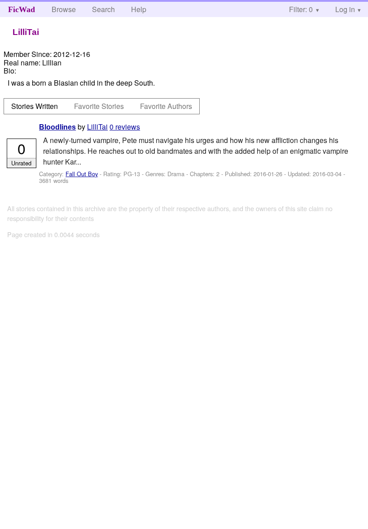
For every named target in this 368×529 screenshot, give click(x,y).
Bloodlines (57, 127)
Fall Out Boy (82, 173)
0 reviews (125, 126)
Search (103, 9)
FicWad (21, 9)
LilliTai (97, 126)
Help (138, 9)
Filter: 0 (301, 9)
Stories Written (34, 106)
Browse (64, 9)
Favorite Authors (166, 106)
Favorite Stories (99, 106)
